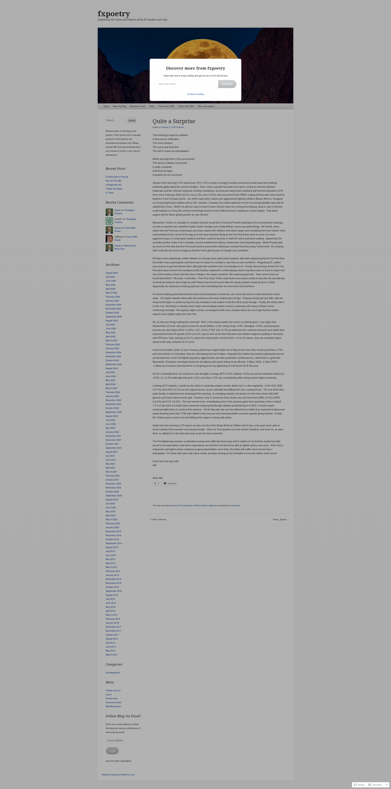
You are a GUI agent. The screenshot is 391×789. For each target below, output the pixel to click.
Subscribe (227, 84)
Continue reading (195, 94)
